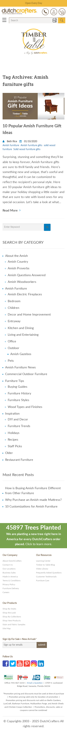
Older (9, 453)
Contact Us (8, 565)
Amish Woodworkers (22, 282)
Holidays (13, 433)
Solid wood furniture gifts (26, 149)
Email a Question (35, 683)
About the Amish (16, 256)
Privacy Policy (9, 584)
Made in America (10, 577)
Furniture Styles (18, 400)
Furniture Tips (14, 381)
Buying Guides (17, 386)
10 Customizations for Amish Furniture (31, 506)
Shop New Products (12, 621)
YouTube (20, 663)
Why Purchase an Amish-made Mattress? (33, 499)
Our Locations (9, 569)
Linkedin (41, 663)
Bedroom (14, 301)
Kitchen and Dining (21, 328)
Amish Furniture (16, 288)
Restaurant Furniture (19, 459)
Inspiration (12, 413)
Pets (11, 360)
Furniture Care (42, 581)
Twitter (13, 663)
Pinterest (27, 663)
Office (12, 341)
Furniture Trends (19, 426)
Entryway (14, 321)
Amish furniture (11, 145)
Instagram (34, 663)
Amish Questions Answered (27, 275)
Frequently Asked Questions (49, 573)
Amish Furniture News (20, 367)
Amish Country (18, 261)
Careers (6, 592)
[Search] (47, 227)
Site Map (7, 628)
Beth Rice (12, 141)
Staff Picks (15, 446)
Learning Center (43, 561)
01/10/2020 (30, 141)
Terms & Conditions (11, 581)
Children (13, 308)
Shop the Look (9, 613)
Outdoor (13, 348)
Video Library (42, 569)
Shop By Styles (9, 609)
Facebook (6, 663)
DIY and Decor (18, 419)
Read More (10, 210)
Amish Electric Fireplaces (25, 294)
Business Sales (9, 573)
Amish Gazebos (20, 354)
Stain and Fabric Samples (14, 624)
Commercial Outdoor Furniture (26, 374)
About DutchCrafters (12, 561)
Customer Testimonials (46, 577)
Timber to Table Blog (45, 565)
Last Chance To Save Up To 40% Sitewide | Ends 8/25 (33, 3)
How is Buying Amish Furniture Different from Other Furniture (33, 491)
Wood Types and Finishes (25, 407)
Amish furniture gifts (31, 145)
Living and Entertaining (23, 334)
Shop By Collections (12, 617)
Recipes (13, 439)
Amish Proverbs (18, 268)
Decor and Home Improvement (29, 314)
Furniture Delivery (11, 588)
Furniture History (19, 393)
